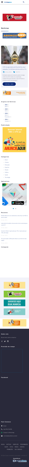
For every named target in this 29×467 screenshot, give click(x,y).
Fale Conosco (18, 449)
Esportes (18, 72)
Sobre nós (16, 444)
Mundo (6, 169)
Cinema (7, 162)
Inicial (3, 444)
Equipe (6, 447)
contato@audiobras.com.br (10, 435)
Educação (7, 164)
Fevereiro (7, 116)
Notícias (8, 444)
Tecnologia (7, 177)
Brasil (6, 159)
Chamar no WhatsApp (8, 432)
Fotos (11, 447)
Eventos (22, 447)
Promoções (10, 449)
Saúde (6, 174)
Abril (6, 106)
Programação (24, 444)
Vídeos (16, 447)
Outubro (7, 121)
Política (6, 172)
